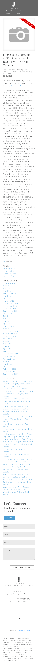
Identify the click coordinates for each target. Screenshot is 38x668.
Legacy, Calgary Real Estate (16, 437)
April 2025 (8, 298)
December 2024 (10, 303)
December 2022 (10, 354)
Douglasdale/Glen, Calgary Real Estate (17, 72)
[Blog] (20, 619)
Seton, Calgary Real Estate (15, 474)
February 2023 (9, 351)
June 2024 (8, 319)
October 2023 (9, 336)
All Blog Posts (9, 269)
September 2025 (11, 293)
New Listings (9, 271)
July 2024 (7, 316)
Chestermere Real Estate (15, 389)
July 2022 (7, 361)
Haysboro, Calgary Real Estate (17, 416)
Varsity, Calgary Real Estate (16, 487)
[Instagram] (18, 619)
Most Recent (9, 283)
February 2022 (9, 369)
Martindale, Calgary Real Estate (18, 442)
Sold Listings (9, 276)
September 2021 (10, 374)
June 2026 (7, 288)
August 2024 (9, 314)
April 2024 (8, 324)
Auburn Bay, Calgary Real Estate (18, 381)
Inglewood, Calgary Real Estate (18, 434)
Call (9, 518)
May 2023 (7, 346)
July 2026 (7, 286)
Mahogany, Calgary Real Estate (18, 439)
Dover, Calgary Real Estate (15, 406)
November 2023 (10, 334)
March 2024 (8, 326)
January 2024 (9, 329)
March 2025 (8, 301)
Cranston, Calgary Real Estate (17, 399)
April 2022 (8, 366)
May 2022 (7, 364)
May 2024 (7, 321)
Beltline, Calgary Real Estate (16, 384)
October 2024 (9, 309)
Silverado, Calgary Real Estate (17, 477)
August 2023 (9, 339)
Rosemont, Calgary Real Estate (18, 462)
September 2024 (11, 311)
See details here (19, 86)
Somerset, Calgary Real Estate (17, 479)
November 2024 (10, 306)
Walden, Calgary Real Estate (16, 489)
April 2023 (8, 349)
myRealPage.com (23, 630)
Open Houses (9, 274)
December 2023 (10, 331)
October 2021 (9, 372)
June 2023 (7, 344)
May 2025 (7, 296)
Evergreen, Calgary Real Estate (18, 409)
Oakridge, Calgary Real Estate (17, 459)
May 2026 (7, 291)
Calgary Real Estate (12, 386)
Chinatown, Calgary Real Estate (18, 391)
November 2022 (10, 356)
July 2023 (7, 341)
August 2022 (9, 359)
